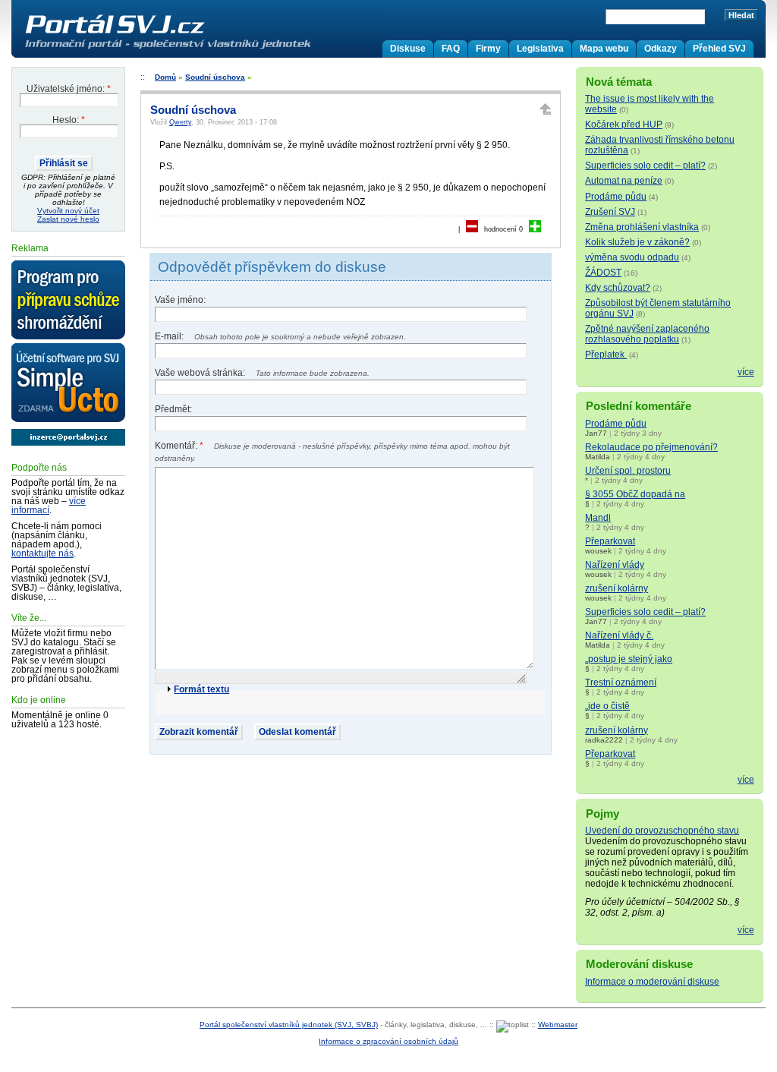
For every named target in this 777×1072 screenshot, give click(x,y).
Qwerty (180, 122)
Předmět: (173, 409)
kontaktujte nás (42, 553)
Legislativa (540, 48)
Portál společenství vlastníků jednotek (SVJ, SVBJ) (289, 1024)
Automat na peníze (623, 180)
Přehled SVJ (719, 48)
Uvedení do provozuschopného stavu (662, 830)
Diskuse (408, 48)
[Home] (199, 48)
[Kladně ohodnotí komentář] (535, 229)
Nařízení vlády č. (619, 635)
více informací (48, 506)
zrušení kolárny (616, 588)
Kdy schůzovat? (617, 287)
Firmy (488, 48)
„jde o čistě (607, 706)
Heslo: (68, 120)
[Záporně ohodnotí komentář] (472, 229)
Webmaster (557, 1024)
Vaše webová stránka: (201, 372)
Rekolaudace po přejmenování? (651, 447)
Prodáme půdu (615, 196)
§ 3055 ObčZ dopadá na (635, 494)
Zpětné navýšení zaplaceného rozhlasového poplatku (647, 334)
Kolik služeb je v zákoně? (637, 242)
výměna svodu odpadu (632, 257)
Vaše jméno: (180, 300)
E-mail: (170, 336)
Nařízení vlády (614, 565)
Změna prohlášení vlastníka (642, 227)
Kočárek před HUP (623, 124)
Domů (165, 77)
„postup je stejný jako (628, 659)
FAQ (451, 48)
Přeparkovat (610, 541)
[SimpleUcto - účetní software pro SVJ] (68, 383)
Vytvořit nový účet (68, 211)
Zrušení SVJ (610, 212)
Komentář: (179, 445)
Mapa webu (604, 48)
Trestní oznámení (620, 682)
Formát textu (201, 689)
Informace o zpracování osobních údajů (388, 1041)
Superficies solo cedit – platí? (645, 165)
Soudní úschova (215, 77)
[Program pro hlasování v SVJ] (68, 300)
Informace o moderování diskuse (652, 981)
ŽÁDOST (603, 272)
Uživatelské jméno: (69, 88)
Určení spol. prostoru (628, 470)
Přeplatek (606, 354)
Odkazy (660, 48)
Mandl (598, 517)
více (746, 372)
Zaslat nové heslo (68, 219)
